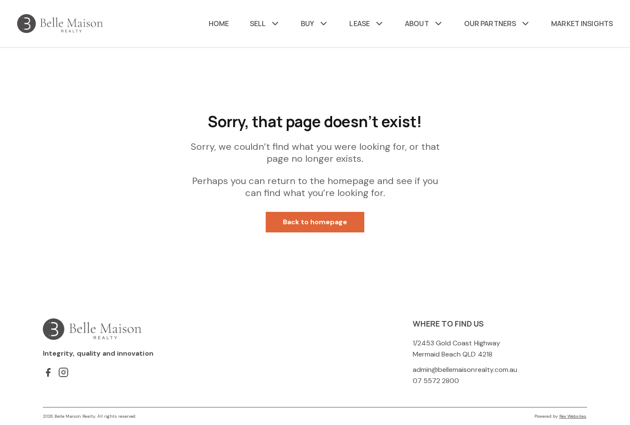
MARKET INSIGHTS (582, 23)
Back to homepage (315, 221)
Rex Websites (572, 416)
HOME (219, 23)
